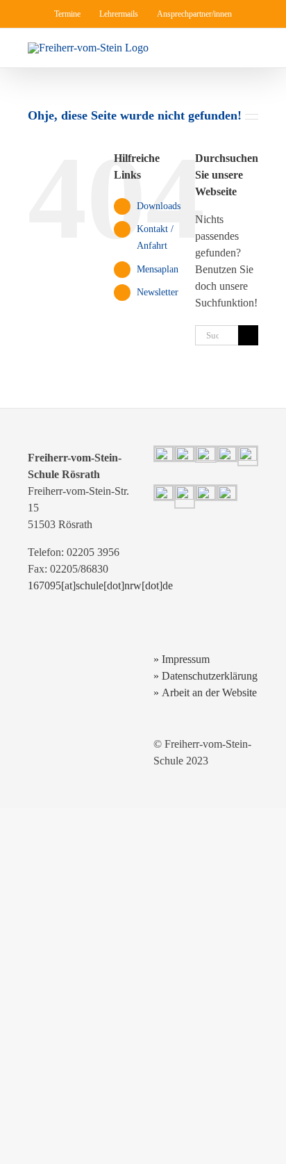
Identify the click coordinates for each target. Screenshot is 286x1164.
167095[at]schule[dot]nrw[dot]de (100, 585)
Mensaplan (157, 269)
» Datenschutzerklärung (205, 676)
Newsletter (157, 292)
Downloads (158, 206)
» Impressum (181, 659)
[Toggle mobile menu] (252, 49)
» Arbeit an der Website (205, 692)
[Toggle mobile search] (227, 49)
